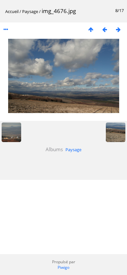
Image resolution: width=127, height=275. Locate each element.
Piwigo (63, 267)
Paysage (30, 11)
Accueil (12, 11)
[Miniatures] (91, 29)
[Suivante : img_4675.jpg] (118, 29)
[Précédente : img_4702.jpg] (104, 29)
